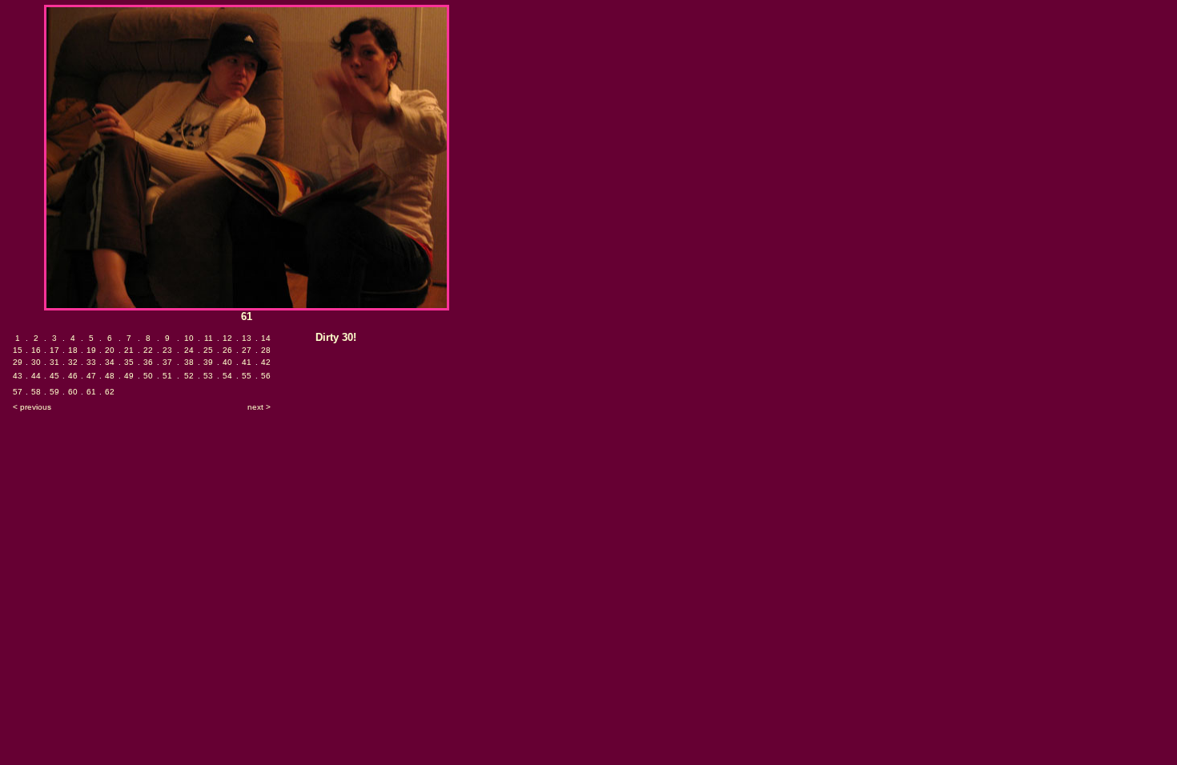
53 (208, 375)
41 (246, 362)
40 (227, 362)
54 (227, 375)
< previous (32, 407)
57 (17, 391)
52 (189, 375)
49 (129, 375)
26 (227, 350)
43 (17, 375)
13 (246, 338)
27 (246, 350)
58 (36, 391)
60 (73, 391)
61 (91, 391)
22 (148, 350)
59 (54, 391)
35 (129, 362)
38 (189, 362)
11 (208, 338)
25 (208, 350)
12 (227, 338)
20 (109, 350)
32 (73, 362)
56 (266, 375)
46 (73, 375)
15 (17, 350)
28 (266, 350)
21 (129, 350)
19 (91, 350)
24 (189, 350)
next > (259, 407)
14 (266, 338)
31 (54, 362)
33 (91, 362)
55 (246, 375)
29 (17, 362)
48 (109, 375)
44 (36, 375)
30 (36, 362)
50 (148, 375)
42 (266, 362)
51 (167, 375)
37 (167, 362)
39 (208, 362)
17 (54, 350)
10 (189, 338)
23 (167, 350)
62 (109, 391)
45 (54, 375)
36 (148, 362)
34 (109, 362)
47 (91, 375)
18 (73, 350)
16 (36, 350)
